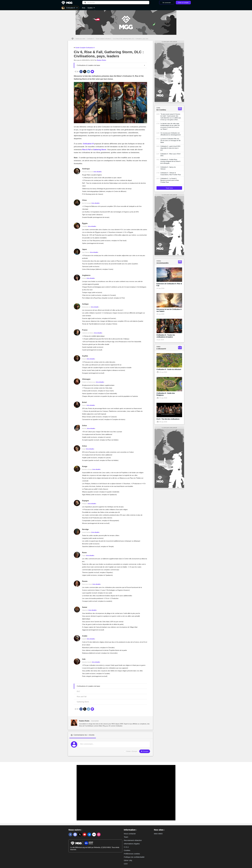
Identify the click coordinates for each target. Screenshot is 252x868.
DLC (78, 691)
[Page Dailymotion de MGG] (89, 834)
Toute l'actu (169, 188)
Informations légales (132, 844)
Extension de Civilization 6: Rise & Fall (169, 284)
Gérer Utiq (128, 860)
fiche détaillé (94, 307)
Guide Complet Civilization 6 (103, 38)
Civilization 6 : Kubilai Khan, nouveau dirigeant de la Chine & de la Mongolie (170, 161)
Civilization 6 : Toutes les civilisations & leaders (166, 336)
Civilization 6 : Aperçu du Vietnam (168, 168)
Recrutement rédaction (133, 840)
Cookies (127, 850)
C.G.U (126, 847)
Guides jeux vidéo (80, 38)
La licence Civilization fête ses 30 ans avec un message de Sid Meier (170, 140)
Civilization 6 (90, 38)
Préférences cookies (132, 854)
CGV (126, 864)
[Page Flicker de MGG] (94, 834)
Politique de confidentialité (134, 857)
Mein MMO (158, 834)
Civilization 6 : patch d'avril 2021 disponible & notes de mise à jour (170, 148)
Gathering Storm (99, 150)
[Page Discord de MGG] (75, 834)
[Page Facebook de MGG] (70, 834)
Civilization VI (88, 144)
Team (126, 837)
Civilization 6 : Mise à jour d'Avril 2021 (170, 154)
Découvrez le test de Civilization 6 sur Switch (169, 310)
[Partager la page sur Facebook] (81, 71)
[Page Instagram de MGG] (99, 834)
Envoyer (145, 751)
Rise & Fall (86, 150)
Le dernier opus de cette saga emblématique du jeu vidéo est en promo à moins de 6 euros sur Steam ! (170, 126)
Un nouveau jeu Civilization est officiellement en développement (170, 134)
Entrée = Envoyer (131, 751)
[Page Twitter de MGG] (80, 834)
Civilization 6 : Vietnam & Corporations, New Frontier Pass (170, 173)
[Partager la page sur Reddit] (88, 71)
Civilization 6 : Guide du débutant (169, 369)
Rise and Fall (81, 697)
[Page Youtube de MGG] (84, 834)
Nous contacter (130, 834)
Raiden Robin (101, 60)
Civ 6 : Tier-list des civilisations (168, 419)
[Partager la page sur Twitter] (84, 71)
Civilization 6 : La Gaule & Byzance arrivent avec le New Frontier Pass (169, 180)
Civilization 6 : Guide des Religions (166, 394)
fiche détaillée (97, 171)
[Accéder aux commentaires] (92, 71)
